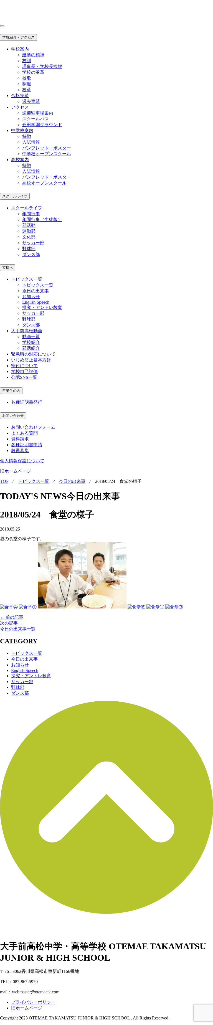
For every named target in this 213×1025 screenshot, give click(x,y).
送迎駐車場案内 (37, 113)
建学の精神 (33, 54)
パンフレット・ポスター (46, 148)
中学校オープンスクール (46, 153)
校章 (26, 89)
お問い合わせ (13, 415)
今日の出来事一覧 (18, 628)
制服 (26, 84)
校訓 (26, 60)
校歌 (26, 78)
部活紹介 (31, 348)
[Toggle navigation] (2, 26)
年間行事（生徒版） (42, 219)
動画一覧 (31, 336)
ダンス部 (31, 254)
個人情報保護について (22, 460)
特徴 (26, 136)
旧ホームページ (15, 471)
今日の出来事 (35, 290)
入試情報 (31, 142)
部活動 (29, 225)
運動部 (29, 231)
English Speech (35, 302)
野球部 (29, 248)
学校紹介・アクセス (18, 37)
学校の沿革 (33, 72)
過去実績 (31, 101)
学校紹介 (31, 342)
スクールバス (35, 118)
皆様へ (7, 267)
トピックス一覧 (37, 285)
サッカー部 (33, 242)
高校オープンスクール (44, 183)
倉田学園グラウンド (42, 124)
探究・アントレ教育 (42, 307)
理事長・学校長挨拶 (42, 66)
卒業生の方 (11, 391)
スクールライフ (14, 196)
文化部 (29, 237)
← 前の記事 (11, 617)
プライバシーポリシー (33, 1002)
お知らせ (31, 296)
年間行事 (31, 213)
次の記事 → (11, 623)
